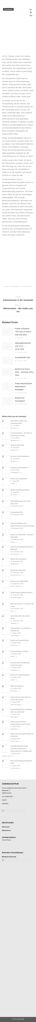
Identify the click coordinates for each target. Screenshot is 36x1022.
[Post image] (7, 332)
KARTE (4, 800)
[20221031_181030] (18, 260)
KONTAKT (5, 803)
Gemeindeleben (8, 9)
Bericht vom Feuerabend (20, 399)
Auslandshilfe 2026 (22, 357)
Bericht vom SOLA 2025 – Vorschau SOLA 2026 (24, 372)
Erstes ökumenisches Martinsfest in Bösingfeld (23, 387)
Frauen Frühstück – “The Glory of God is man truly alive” (23, 332)
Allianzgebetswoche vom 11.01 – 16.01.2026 (23, 346)
